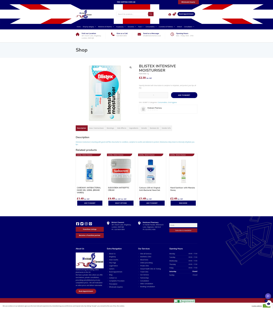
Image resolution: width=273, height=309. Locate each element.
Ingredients (133, 128)
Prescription (113, 284)
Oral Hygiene (172, 102)
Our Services (144, 275)
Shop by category (88, 27)
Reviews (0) (154, 128)
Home (79, 27)
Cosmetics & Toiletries (166, 27)
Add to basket (184, 95)
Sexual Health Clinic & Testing (150, 269)
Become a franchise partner (89, 235)
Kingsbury (112, 257)
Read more (183, 203)
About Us (112, 254)
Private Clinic (144, 266)
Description (81, 128)
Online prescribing (146, 263)
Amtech (179, 27)
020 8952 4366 (150, 229)
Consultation (188, 27)
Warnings (110, 128)
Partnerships (144, 278)
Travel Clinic (144, 272)
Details (144, 128)
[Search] (151, 14)
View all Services (145, 254)
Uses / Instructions (96, 128)
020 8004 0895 (120, 229)
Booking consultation (147, 287)
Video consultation (146, 284)
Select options (121, 203)
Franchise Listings (89, 229)
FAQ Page (112, 263)
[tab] (81, 128)
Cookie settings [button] (257, 306)
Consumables (150, 27)
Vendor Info (166, 128)
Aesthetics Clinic (145, 257)
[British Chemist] (84, 14)
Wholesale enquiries (116, 287)
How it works (113, 260)
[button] (131, 67)
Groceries (131, 27)
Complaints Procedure (116, 281)
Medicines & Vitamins (105, 27)
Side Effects (121, 128)
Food (140, 27)
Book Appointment (186, 14)
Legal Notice (113, 266)
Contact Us (113, 278)
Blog (110, 275)
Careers (111, 269)
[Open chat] (268, 296)
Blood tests (144, 260)
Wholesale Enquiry (188, 2)
